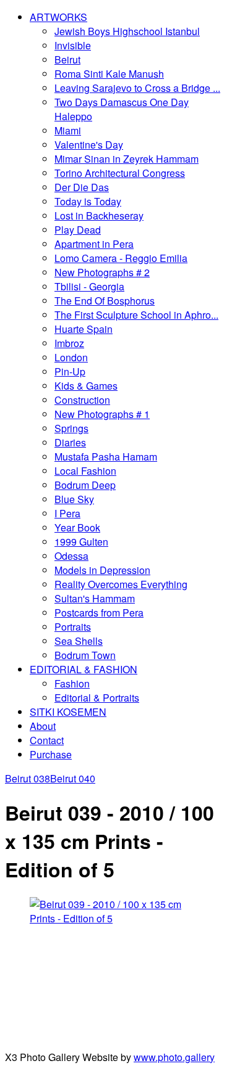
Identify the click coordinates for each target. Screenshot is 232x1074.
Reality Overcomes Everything (120, 584)
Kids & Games (86, 386)
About (43, 726)
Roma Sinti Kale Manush (109, 74)
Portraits (72, 627)
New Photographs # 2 (102, 272)
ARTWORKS (58, 17)
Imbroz (69, 343)
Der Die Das (81, 187)
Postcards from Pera (99, 612)
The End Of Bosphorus (104, 300)
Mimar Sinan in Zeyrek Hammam (126, 159)
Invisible (72, 45)
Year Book (77, 527)
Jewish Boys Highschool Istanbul (127, 31)
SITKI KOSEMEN (68, 712)
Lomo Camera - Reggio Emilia (120, 258)
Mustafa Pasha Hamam (105, 456)
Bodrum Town (85, 655)
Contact (47, 740)
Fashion (72, 683)
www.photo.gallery (174, 1057)
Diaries (70, 442)
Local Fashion (85, 471)
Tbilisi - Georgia (89, 286)
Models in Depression (102, 570)
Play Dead (77, 230)
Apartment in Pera (94, 244)
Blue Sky (74, 499)
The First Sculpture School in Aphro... (136, 315)
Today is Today (87, 201)
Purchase (51, 754)
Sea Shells (78, 641)
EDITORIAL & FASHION (83, 669)
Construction (82, 400)
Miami (67, 130)
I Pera (67, 513)
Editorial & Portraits (96, 698)
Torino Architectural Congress (119, 173)
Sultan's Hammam (94, 598)
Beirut (67, 59)
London (71, 357)
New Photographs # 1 (102, 414)
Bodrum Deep (85, 485)
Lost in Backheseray (99, 215)
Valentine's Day (88, 144)
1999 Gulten (81, 542)
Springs (71, 428)
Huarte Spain (83, 329)
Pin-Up (69, 371)
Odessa (71, 556)
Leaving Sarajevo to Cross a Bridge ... (137, 88)
